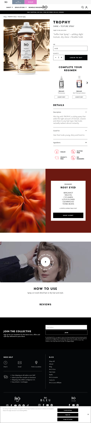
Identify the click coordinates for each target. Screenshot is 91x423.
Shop (5, 16)
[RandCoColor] (31, 2)
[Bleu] (18, 2)
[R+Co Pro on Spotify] (23, 405)
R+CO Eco (52, 369)
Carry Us (52, 380)
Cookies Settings (68, 410)
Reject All (67, 414)
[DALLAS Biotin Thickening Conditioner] (79, 82)
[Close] (89, 12)
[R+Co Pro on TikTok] (28, 405)
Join (66, 332)
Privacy (72, 341)
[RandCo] (6, 2)
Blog (50, 367)
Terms (68, 341)
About (51, 364)
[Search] (82, 7)
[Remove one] (54, 57)
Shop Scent (68, 215)
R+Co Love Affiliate (55, 382)
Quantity (56, 53)
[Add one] (62, 57)
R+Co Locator (53, 377)
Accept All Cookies (67, 419)
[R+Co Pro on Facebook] (11, 405)
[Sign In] (86, 7)
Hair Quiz (52, 372)
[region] (45, 414)
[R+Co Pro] (45, 8)
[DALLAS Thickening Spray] (61, 82)
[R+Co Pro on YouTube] (15, 405)
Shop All (52, 361)
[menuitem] (55, 361)
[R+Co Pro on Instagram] (7, 405)
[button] (9, 7)
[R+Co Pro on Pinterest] (19, 405)
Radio (51, 374)
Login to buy (76, 57)
